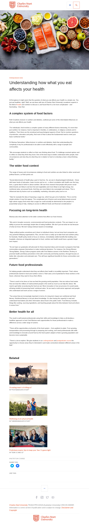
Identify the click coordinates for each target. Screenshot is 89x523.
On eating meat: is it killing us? (20, 387)
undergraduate (48, 340)
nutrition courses (17, 458)
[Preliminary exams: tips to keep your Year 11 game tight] (44, 436)
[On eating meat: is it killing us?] (44, 373)
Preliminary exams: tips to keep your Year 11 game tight (30, 450)
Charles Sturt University (18, 505)
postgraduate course (64, 340)
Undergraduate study (16, 78)
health (19, 104)
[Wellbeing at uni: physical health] (44, 405)
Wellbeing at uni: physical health (21, 419)
